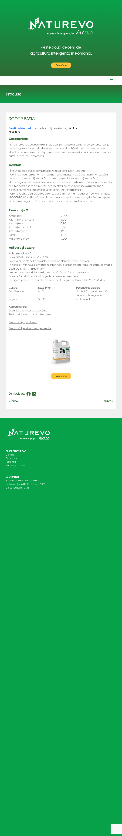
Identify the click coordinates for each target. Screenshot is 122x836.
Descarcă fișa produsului (23, 322)
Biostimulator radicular (23, 128)
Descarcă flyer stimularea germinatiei (30, 328)
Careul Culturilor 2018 (17, 487)
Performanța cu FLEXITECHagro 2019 (25, 484)
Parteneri (11, 461)
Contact (10, 454)
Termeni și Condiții (15, 465)
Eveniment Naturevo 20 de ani (22, 480)
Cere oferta (61, 65)
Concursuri (11, 458)
